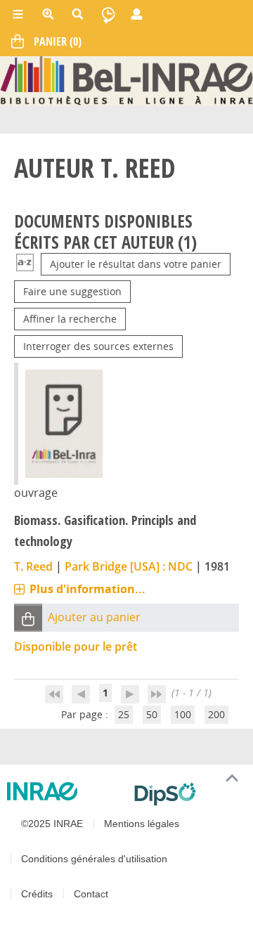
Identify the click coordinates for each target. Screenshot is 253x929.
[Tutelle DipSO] (188, 794)
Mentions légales (141, 823)
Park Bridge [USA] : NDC (129, 566)
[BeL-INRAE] (126, 79)
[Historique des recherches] (108, 14)
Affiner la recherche (70, 318)
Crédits (37, 893)
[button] (28, 618)
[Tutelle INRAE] (65, 791)
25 (123, 714)
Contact (91, 893)
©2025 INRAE (52, 823)
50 (151, 714)
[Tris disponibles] (25, 264)
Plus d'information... (87, 589)
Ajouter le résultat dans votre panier (135, 264)
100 (182, 714)
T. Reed (33, 566)
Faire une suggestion (72, 291)
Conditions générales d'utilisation (94, 858)
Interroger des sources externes (98, 346)
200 (216, 714)
